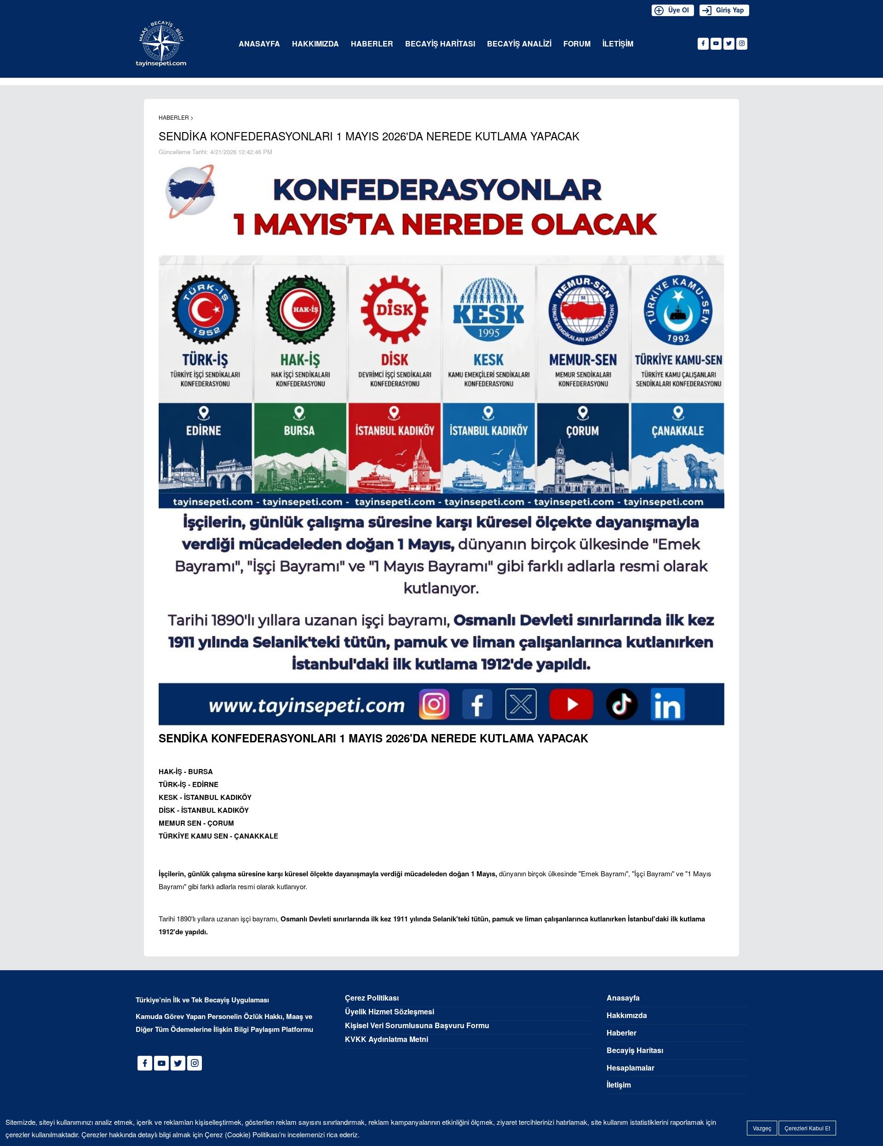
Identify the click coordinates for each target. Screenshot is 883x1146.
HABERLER (372, 44)
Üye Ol (678, 9)
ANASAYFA (259, 44)
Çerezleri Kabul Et (807, 1128)
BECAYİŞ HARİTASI (440, 44)
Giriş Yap (730, 9)
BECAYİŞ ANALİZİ (519, 44)
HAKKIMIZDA (315, 44)
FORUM (577, 44)
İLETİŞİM (617, 44)
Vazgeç (762, 1128)
